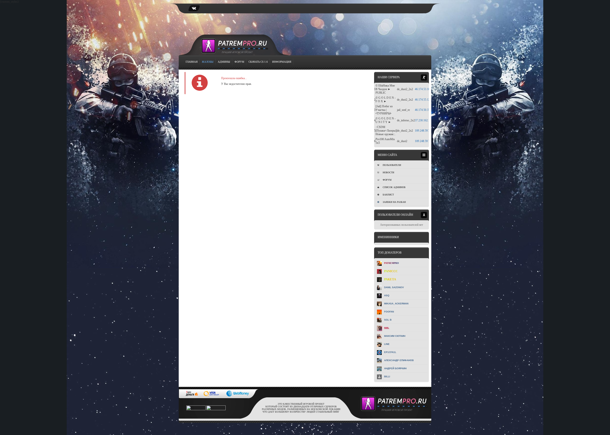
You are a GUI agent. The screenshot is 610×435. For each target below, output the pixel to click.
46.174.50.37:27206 (426, 110)
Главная (192, 61)
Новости (388, 172)
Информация (281, 61)
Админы (224, 61)
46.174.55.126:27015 (427, 99)
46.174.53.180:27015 (427, 89)
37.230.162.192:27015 (428, 120)
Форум (239, 61)
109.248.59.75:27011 (427, 141)
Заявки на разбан (394, 202)
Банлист (388, 194)
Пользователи (392, 165)
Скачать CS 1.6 (258, 61)
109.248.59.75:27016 (427, 130)
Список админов (394, 187)
